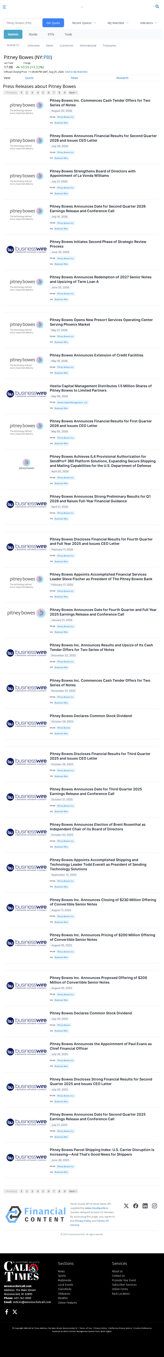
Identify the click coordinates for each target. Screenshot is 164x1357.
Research (122, 78)
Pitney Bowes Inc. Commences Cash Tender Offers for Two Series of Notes (100, 102)
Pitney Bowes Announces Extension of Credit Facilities (96, 355)
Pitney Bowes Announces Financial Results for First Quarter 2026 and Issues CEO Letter (101, 423)
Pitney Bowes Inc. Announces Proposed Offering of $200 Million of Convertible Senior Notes (98, 980)
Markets (13, 34)
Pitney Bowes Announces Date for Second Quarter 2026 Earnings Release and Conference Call (98, 208)
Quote (29, 78)
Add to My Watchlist (76, 72)
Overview (34, 45)
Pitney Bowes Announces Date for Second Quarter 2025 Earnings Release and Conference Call (98, 1116)
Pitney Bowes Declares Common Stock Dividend (91, 716)
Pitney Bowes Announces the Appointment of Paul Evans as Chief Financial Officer (101, 1046)
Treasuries (109, 45)
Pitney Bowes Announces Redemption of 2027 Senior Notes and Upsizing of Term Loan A (101, 279)
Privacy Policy (83, 1221)
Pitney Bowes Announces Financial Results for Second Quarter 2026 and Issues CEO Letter (103, 138)
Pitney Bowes (63, 728)
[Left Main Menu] (4, 7)
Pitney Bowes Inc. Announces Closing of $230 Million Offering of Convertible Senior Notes (103, 902)
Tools (68, 34)
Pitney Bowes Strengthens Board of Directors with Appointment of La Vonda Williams (93, 173)
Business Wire (61, 123)
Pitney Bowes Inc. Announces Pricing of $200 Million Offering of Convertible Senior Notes (102, 937)
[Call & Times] (28, 1271)
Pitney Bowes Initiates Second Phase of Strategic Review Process (98, 244)
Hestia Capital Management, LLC (72, 402)
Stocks (33, 34)
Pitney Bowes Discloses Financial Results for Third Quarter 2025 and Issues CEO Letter (100, 756)
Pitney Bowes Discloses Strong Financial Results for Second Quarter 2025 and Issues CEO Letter (101, 1081)
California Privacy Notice (120, 1328)
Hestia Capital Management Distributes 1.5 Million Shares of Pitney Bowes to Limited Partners (101, 388)
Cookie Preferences (143, 1328)
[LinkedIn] (145, 1214)
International (88, 45)
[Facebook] (136, 1214)
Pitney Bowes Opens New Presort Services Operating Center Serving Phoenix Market (101, 322)
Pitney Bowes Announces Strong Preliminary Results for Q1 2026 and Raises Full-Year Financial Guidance (100, 498)
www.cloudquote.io (96, 1208)
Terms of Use (86, 1328)
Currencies (66, 45)
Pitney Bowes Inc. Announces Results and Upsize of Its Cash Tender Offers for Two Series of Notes (101, 647)
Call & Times (33, 1328)
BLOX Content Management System (79, 1331)
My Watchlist (116, 23)
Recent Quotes (82, 23)
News (49, 45)
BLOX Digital (106, 1331)
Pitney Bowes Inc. (65, 117)
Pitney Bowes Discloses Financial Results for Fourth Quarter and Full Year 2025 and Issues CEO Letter (101, 541)
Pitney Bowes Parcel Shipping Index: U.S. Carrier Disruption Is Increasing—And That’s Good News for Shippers (102, 1152)
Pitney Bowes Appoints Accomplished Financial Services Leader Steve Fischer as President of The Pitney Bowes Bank (101, 576)
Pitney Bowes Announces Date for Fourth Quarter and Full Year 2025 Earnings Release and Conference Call (103, 612)
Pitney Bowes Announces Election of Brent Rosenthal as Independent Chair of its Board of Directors (98, 826)
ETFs (51, 34)
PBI (47, 57)
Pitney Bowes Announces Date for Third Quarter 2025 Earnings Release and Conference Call (96, 791)
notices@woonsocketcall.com (32, 1302)
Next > (73, 92)
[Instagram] (154, 1214)
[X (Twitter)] (126, 1214)
